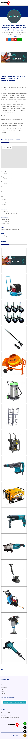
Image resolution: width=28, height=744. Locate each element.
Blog (2, 691)
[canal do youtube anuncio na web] (14, 735)
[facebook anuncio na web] (12, 735)
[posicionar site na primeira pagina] (5, 2)
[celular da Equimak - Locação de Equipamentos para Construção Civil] (24, 727)
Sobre (3, 685)
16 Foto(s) (14, 36)
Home (3, 683)
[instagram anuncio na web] (17, 735)
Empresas (4, 689)
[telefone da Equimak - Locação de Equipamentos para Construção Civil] (24, 731)
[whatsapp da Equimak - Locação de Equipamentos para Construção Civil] (24, 723)
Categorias (4, 687)
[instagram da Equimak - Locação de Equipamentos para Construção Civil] (24, 735)
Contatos (4, 693)
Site (18, 39)
